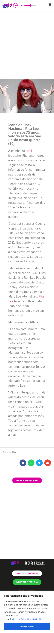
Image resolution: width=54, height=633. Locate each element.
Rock (29, 150)
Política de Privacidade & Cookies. (27, 619)
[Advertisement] (27, 45)
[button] (49, 4)
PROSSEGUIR (27, 626)
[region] (27, 612)
